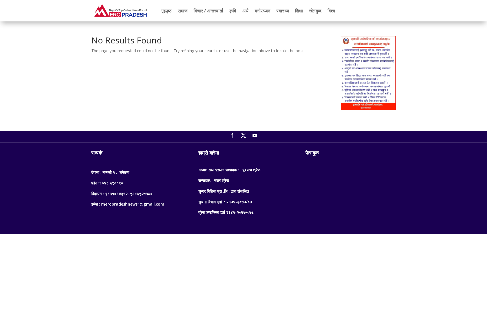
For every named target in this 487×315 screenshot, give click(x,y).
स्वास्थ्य (282, 11)
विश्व (331, 11)
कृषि (232, 11)
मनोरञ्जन (262, 11)
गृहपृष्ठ (166, 11)
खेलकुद (315, 11)
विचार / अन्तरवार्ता (208, 11)
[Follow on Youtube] (254, 135)
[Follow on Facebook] (232, 135)
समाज (182, 11)
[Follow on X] (243, 135)
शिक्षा (299, 11)
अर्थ (245, 11)
